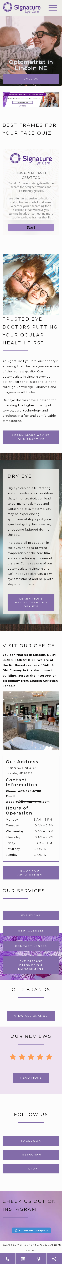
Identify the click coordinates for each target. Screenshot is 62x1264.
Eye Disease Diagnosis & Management (31, 965)
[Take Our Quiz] (31, 99)
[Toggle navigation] (52, 8)
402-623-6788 (29, 791)
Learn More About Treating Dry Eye (31, 602)
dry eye (34, 519)
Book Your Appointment (31, 872)
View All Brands (31, 1015)
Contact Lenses (31, 946)
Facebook (31, 1140)
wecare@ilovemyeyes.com (28, 801)
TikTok (31, 1168)
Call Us (31, 78)
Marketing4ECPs (29, 1244)
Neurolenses (31, 930)
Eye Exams (31, 915)
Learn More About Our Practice (31, 437)
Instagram (31, 1154)
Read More (31, 1077)
